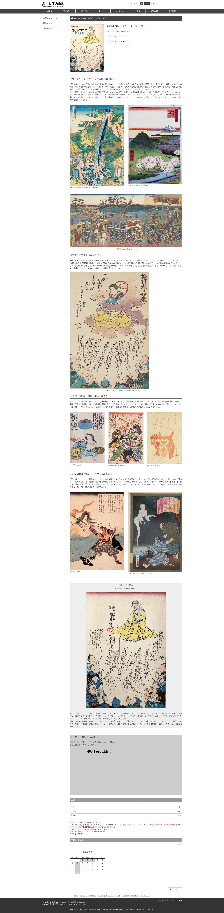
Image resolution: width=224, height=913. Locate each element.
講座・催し (66, 11)
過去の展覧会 (48, 28)
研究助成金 (154, 11)
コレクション (120, 11)
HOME (135, 4)
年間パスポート (145, 896)
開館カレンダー (49, 23)
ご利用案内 (84, 11)
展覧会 (49, 11)
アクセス (102, 11)
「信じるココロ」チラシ (116, 36)
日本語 (147, 4)
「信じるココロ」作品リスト (118, 41)
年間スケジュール (50, 18)
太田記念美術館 (53, 4)
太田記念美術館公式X (141, 3)
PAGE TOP (175, 889)
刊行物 (138, 11)
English (153, 4)
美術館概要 (173, 11)
